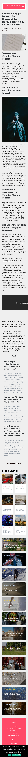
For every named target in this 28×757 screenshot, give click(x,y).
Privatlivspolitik (16, 754)
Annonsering (14, 743)
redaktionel (5, 31)
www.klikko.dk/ (15, 735)
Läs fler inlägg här (14, 463)
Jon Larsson (17, 28)
